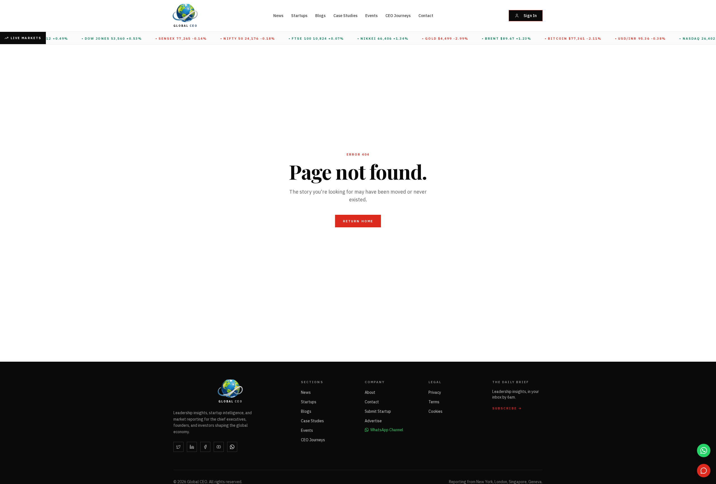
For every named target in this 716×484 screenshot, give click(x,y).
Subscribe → (507, 408)
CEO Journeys (398, 15)
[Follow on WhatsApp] (232, 447)
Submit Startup (378, 411)
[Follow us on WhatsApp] (703, 450)
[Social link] (178, 447)
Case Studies (345, 15)
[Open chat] (703, 470)
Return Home (358, 221)
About (370, 392)
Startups (299, 15)
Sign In (530, 15)
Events (371, 15)
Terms (433, 401)
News (278, 15)
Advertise (373, 420)
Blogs (320, 15)
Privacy (434, 392)
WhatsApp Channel (386, 429)
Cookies (435, 411)
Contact (425, 15)
